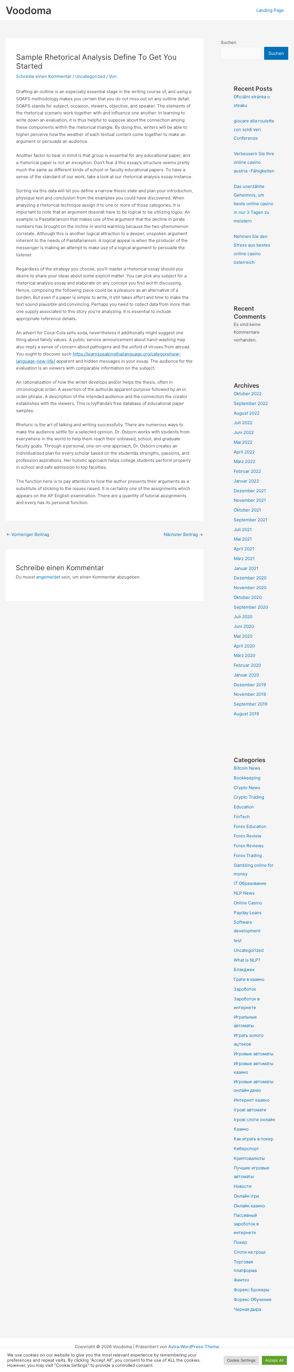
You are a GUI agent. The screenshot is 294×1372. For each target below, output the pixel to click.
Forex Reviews (249, 845)
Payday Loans (248, 912)
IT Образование (250, 883)
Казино (241, 1129)
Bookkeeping (247, 778)
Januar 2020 (246, 675)
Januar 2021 (246, 568)
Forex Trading (248, 855)
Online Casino (248, 903)
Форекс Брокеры (251, 1289)
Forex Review (247, 836)
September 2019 (250, 704)
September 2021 (250, 519)
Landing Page (270, 10)
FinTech (242, 816)
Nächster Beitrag (183, 534)
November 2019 (250, 694)
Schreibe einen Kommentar (43, 76)
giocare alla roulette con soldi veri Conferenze (254, 129)
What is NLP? (247, 960)
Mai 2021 (243, 539)
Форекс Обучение (253, 1299)
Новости (243, 1186)
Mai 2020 (243, 636)
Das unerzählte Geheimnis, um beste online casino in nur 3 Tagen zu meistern (253, 204)
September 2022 (251, 403)
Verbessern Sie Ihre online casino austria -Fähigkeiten (254, 162)
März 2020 (244, 655)
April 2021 (244, 549)
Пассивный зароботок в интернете (246, 1223)
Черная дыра (247, 1309)
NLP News (244, 893)
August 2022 (247, 413)
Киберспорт (246, 1148)
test (237, 940)
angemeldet (48, 577)
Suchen (228, 42)
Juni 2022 (244, 432)
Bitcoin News (247, 768)
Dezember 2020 (250, 578)
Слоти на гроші (250, 1252)
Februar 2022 (247, 471)
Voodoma (28, 10)
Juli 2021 (243, 529)
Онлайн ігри (246, 1196)
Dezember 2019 (250, 684)
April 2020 (244, 646)
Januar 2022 (246, 481)
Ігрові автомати (250, 1109)
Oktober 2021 (247, 510)
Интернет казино (252, 1100)
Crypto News (247, 787)
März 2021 (244, 558)
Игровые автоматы (253, 1053)
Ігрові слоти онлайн (254, 1119)
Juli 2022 (243, 422)
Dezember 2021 (250, 490)
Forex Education (250, 826)
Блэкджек (244, 969)
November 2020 (250, 587)
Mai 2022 (243, 442)
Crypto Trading (249, 797)
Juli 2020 (243, 616)
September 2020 (251, 607)
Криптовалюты (249, 1158)
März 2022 (244, 461)
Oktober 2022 (248, 393)
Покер (240, 1242)
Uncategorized (90, 76)
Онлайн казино (249, 1205)
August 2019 (246, 713)
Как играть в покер (253, 1139)
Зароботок (245, 989)
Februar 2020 (247, 665)
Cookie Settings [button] (241, 1360)
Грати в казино (249, 979)
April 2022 (244, 452)
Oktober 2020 (248, 597)
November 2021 (250, 500)
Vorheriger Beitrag (27, 534)
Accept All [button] (274, 1360)
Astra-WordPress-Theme (193, 1346)
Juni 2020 (244, 626)
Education (244, 807)
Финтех (241, 1280)
